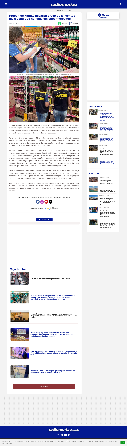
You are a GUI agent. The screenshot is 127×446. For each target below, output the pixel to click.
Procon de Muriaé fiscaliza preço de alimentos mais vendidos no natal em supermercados (42, 17)
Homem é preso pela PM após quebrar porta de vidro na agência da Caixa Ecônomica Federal (52, 371)
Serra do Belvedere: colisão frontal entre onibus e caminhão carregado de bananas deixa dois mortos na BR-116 (107, 117)
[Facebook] (38, 202)
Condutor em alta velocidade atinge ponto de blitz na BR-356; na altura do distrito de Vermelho (107, 151)
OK (123, 442)
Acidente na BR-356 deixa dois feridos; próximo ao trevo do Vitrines (106, 140)
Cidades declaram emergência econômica (107, 191)
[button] (6, 4)
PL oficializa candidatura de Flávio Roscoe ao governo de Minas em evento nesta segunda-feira (107, 213)
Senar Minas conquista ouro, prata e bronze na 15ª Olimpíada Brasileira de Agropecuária (107, 225)
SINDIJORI (106, 177)
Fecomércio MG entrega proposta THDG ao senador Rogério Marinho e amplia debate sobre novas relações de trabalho (53, 315)
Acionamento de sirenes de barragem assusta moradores (106, 182)
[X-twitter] (50, 202)
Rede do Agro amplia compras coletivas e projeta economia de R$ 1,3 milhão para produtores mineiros (107, 201)
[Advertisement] (103, 34)
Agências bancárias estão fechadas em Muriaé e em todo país (107, 163)
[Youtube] (46, 202)
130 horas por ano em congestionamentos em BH (50, 279)
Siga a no (36, 208)
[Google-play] (69, 435)
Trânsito (107, 145)
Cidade (69, 10)
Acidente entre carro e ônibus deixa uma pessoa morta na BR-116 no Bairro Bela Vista (107, 129)
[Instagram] (42, 202)
